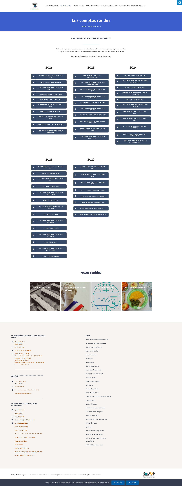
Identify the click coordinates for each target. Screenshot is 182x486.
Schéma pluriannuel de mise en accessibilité (72, 475)
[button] (145, 6)
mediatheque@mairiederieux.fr (25, 420)
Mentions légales (21, 475)
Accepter (118, 482)
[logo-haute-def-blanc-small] (149, 472)
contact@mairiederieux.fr (23, 350)
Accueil (84, 26)
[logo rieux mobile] (35, 3)
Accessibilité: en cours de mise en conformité (42, 475)
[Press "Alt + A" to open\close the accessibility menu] (179, 2)
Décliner (132, 482)
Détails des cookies (102, 482)
